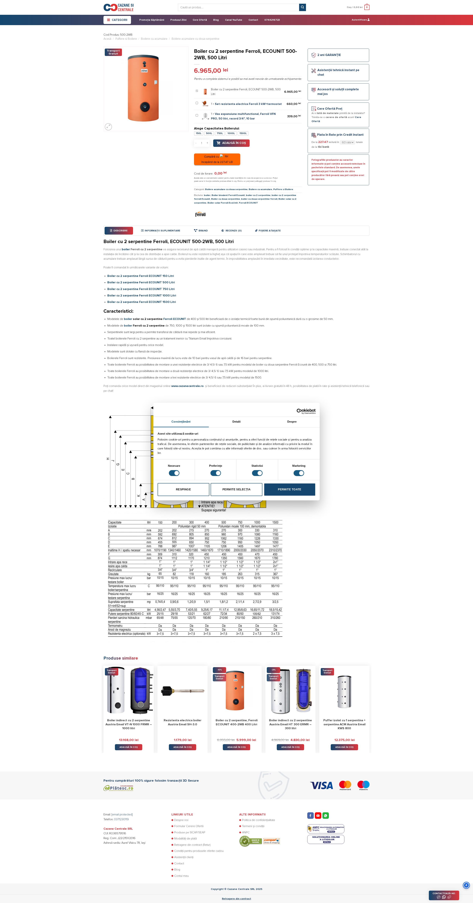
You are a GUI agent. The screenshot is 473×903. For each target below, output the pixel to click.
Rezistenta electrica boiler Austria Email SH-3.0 (182, 722)
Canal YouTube (233, 20)
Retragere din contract (236, 898)
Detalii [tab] (236, 421)
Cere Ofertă (200, 20)
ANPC (246, 832)
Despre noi (181, 820)
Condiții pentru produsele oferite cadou (199, 850)
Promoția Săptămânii (151, 20)
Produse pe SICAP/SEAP (189, 832)
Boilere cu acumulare (154, 38)
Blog (216, 20)
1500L (243, 133)
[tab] (119, 231)
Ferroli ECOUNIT (248, 203)
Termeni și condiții (253, 826)
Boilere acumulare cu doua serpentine (195, 38)
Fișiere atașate (270, 230)
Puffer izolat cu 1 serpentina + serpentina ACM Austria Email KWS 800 (344, 724)
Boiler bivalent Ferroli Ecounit (228, 195)
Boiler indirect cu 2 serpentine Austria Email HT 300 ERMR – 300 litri (290, 724)
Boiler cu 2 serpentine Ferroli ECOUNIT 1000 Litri (141, 295)
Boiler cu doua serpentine (225, 199)
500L (209, 133)
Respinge (183, 489)
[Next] (369, 707)
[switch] (215, 473)
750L (220, 133)
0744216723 (272, 20)
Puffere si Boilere (126, 38)
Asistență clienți (183, 857)
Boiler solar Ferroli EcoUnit (222, 203)
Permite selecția (236, 489)
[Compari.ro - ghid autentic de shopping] (259, 841)
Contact (253, 20)
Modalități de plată (185, 838)
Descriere (120, 230)
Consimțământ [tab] (180, 421)
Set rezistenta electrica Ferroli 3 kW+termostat (248, 104)
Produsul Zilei (178, 20)
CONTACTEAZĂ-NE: (444, 893)
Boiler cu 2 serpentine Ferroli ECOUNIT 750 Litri (141, 289)
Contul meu (181, 875)
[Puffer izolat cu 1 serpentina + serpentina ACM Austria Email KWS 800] (344, 691)
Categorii (119, 19)
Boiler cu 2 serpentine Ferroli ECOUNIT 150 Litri (140, 275)
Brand (203, 230)
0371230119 (121, 819)
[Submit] (302, 7)
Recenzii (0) (233, 230)
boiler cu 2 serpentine (258, 195)
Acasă (107, 38)
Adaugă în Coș (234, 142)
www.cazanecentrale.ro (187, 386)
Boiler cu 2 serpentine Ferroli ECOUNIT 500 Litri (141, 282)
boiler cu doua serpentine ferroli (259, 199)
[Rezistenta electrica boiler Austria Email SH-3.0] (182, 691)
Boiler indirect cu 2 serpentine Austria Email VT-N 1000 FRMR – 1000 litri (129, 724)
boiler (207, 195)
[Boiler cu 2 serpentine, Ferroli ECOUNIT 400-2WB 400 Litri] (236, 691)
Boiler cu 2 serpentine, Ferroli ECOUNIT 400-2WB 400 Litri (237, 722)
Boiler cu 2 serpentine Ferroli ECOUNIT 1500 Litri (141, 302)
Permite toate (289, 489)
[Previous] (103, 707)
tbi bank (323, 146)
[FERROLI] (200, 214)
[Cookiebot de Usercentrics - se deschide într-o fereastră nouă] (299, 409)
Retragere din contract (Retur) (192, 844)
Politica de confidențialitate (258, 820)
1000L (231, 133)
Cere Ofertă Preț (329, 108)
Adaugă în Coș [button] (129, 747)
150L (198, 133)
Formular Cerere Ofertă (188, 826)
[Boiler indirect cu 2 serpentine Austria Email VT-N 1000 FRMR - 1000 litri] (128, 691)
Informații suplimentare (162, 230)
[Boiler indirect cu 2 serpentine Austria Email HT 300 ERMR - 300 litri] (290, 691)
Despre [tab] (292, 421)
